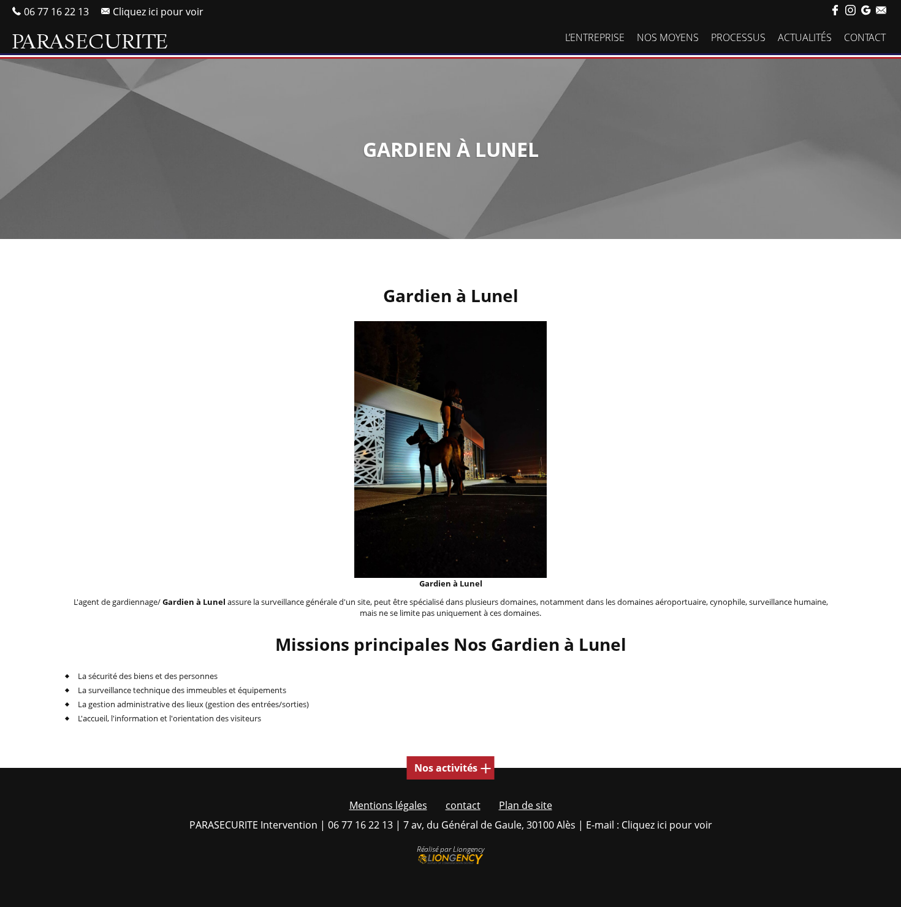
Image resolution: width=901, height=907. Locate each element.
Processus (738, 37)
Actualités (805, 37)
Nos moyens (668, 37)
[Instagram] (850, 11)
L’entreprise (595, 37)
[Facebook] (835, 11)
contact (463, 805)
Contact (865, 37)
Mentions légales (388, 805)
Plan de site (525, 805)
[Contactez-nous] (881, 11)
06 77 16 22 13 (56, 11)
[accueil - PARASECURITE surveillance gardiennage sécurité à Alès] (89, 41)
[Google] (865, 11)
